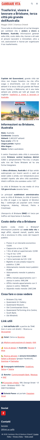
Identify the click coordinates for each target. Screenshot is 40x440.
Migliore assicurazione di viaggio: (18, 342)
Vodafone (29, 366)
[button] (31, 3)
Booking (21, 337)
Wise (3, 350)
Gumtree (4, 361)
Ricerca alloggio (10, 356)
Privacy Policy (18, 437)
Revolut (31, 348)
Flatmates (14, 361)
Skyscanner (6, 332)
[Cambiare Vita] (11, 3)
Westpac (34, 375)
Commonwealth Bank (20, 375)
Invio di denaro (10, 348)
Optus (3, 369)
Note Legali (29, 437)
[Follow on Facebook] (3, 413)
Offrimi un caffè (7, 429)
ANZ (4, 377)
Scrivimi (4, 426)
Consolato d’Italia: (11, 383)
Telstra (11, 369)
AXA (34, 342)
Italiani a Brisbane (8, 358)
